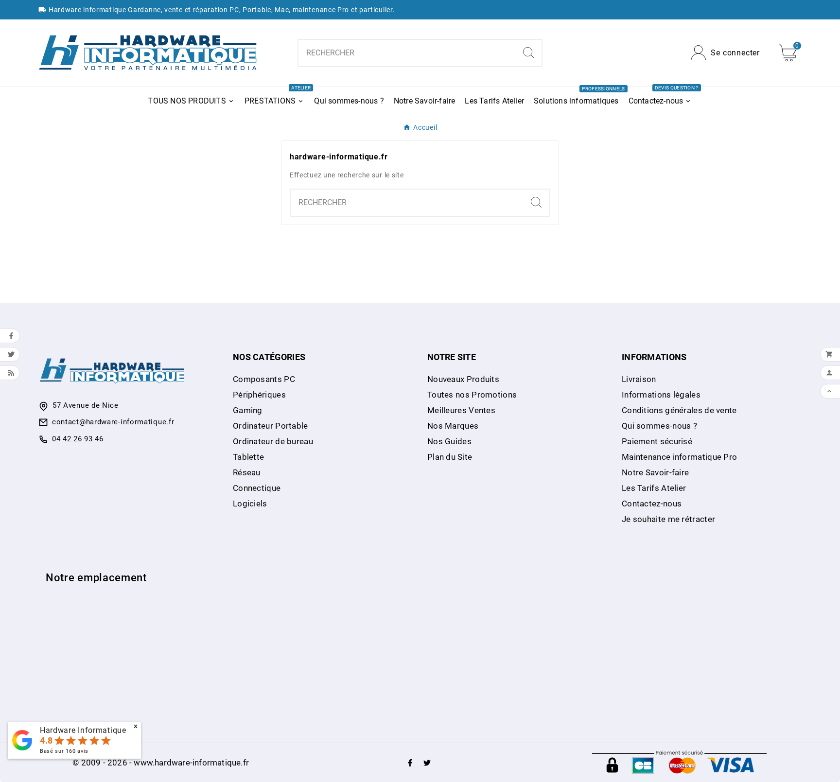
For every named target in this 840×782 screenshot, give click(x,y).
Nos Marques (452, 426)
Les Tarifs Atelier (654, 488)
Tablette (248, 457)
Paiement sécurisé (657, 441)
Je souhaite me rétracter (668, 519)
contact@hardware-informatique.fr (113, 421)
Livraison (639, 379)
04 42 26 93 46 (78, 438)
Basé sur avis (64, 751)
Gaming (247, 410)
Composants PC (264, 379)
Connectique (256, 488)
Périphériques (259, 395)
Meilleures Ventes (461, 410)
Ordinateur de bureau (273, 441)
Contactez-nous (652, 503)
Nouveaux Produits (463, 379)
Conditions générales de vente (679, 410)
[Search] (528, 52)
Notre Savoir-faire (655, 472)
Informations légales (661, 395)
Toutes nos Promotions (472, 395)
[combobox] (406, 53)
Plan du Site (449, 457)
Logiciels (250, 503)
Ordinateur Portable (270, 426)
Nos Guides (449, 441)
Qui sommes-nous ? (659, 426)
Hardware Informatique (83, 730)
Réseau (247, 472)
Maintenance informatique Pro (679, 457)
